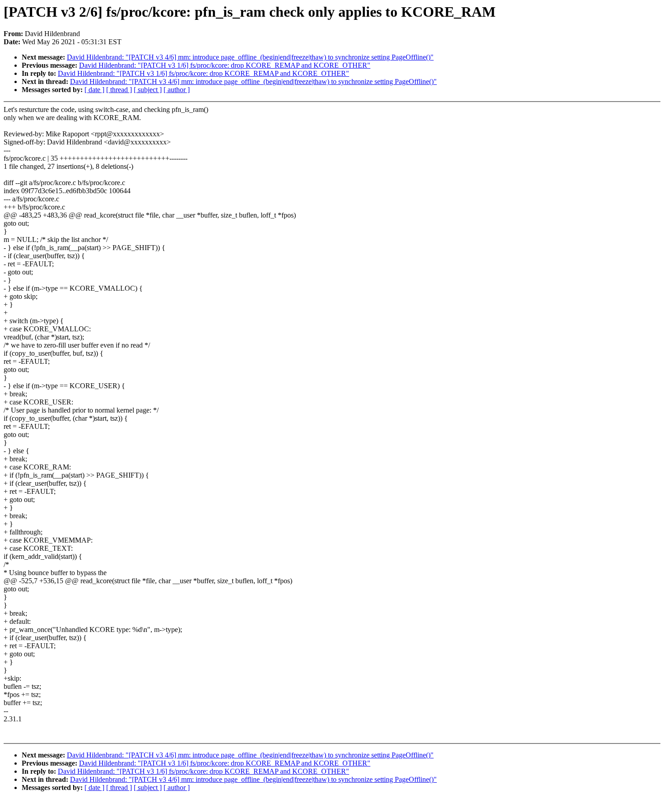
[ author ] (177, 89)
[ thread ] (119, 89)
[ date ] (94, 89)
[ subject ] (148, 89)
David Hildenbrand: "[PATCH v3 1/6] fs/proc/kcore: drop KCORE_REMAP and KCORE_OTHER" (224, 65)
